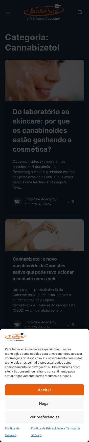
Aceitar (44, 390)
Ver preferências (44, 417)
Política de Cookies (12, 431)
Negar (44, 403)
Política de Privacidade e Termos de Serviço (55, 431)
